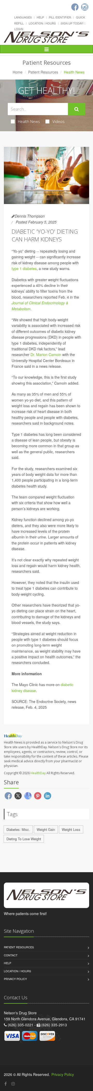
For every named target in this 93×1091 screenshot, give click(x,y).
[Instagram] (13, 1084)
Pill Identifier (60, 17)
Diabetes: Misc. (18, 829)
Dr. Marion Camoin (45, 354)
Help (40, 17)
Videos (58, 121)
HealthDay (38, 773)
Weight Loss (71, 829)
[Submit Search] (76, 109)
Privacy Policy (15, 979)
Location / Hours (42, 23)
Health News (29, 121)
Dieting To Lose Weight (23, 838)
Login (18, 29)
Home (17, 72)
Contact (11, 955)
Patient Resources (43, 72)
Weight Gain (46, 829)
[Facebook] (5, 1084)
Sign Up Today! (72, 23)
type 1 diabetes (24, 268)
